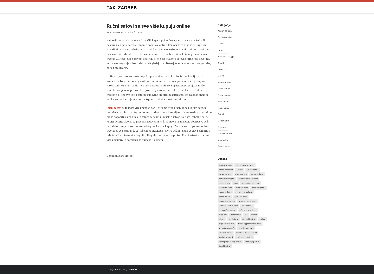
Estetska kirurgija (226, 56)
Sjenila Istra (223, 121)
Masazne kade (225, 82)
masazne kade (225, 192)
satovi (254, 214)
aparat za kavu (225, 165)
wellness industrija (245, 237)
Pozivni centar (224, 95)
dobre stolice (241, 174)
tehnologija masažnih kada (249, 223)
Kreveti (221, 63)
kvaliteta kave (242, 188)
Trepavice (222, 127)
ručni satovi (236, 214)
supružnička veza (226, 223)
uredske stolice (225, 232)
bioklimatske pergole (245, 165)
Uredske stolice (225, 133)
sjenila (222, 219)
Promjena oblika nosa (228, 205)
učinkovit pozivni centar (246, 232)
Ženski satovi (224, 146)
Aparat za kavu (225, 31)
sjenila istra (233, 219)
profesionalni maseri (247, 201)
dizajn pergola (225, 174)
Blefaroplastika (225, 37)
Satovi (221, 114)
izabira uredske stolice (248, 178)
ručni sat (223, 214)
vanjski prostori (226, 237)
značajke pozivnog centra (230, 241)
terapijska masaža (227, 228)
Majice (221, 76)
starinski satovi (249, 219)
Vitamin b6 (223, 140)
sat (246, 214)
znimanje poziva (252, 241)
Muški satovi (224, 88)
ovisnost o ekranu (227, 201)
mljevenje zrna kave (244, 192)
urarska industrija (246, 228)
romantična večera (227, 210)
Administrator (118, 32)
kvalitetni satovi (258, 188)
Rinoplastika (223, 101)
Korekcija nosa (225, 188)
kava (236, 183)
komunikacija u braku (251, 183)
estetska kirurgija (226, 178)
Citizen (221, 43)
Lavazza (222, 69)
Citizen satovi (252, 170)
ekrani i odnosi (257, 174)
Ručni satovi (114, 107)
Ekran (220, 50)
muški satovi (224, 196)
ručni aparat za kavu (248, 210)
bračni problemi (226, 170)
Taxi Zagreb (122, 7)
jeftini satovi (224, 183)
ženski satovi (225, 246)
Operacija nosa (240, 196)
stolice (262, 219)
